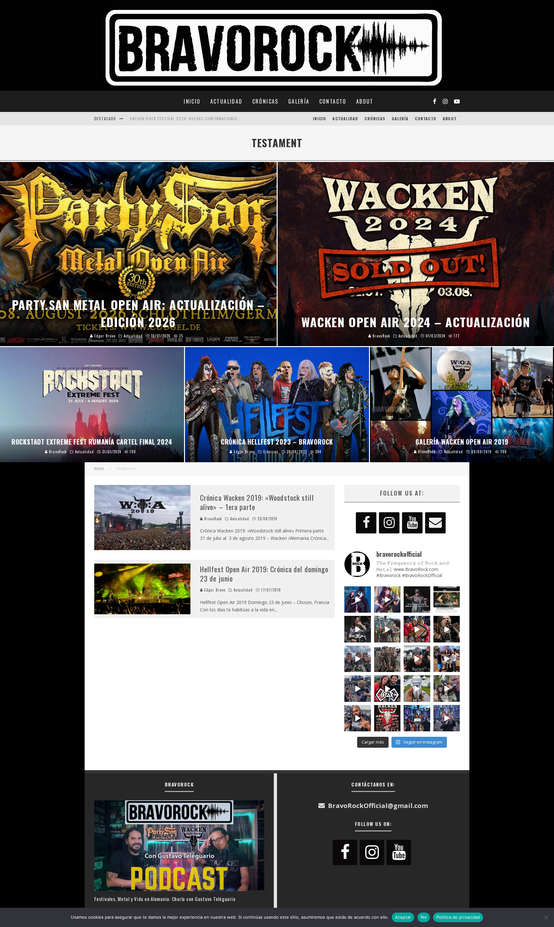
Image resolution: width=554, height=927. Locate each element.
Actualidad (226, 101)
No (424, 917)
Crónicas (265, 101)
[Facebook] (366, 522)
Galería (299, 101)
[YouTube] (412, 522)
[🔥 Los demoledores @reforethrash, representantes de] (387, 688)
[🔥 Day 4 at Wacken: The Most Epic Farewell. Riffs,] (387, 629)
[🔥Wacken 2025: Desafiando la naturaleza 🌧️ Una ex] (417, 659)
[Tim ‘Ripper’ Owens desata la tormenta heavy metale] (417, 599)
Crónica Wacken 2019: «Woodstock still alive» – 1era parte (257, 502)
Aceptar (403, 917)
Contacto (333, 101)
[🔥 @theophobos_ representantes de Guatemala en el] (446, 659)
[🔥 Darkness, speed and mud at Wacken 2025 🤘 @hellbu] (446, 629)
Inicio (192, 101)
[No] (546, 917)
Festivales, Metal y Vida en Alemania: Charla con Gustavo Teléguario (164, 898)
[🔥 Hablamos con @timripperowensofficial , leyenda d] (446, 599)
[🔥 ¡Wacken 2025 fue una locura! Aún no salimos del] (387, 718)
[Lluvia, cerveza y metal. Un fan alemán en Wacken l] (357, 688)
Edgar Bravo (214, 589)
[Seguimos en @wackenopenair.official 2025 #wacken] (417, 718)
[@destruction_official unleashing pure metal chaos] (357, 629)
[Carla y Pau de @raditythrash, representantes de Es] (446, 688)
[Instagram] (389, 522)
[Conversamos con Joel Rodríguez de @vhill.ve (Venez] (357, 718)
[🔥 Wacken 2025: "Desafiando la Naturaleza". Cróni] (387, 659)
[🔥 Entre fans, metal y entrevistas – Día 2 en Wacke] (357, 659)
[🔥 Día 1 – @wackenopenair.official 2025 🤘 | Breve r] (417, 688)
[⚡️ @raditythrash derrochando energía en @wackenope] (387, 599)
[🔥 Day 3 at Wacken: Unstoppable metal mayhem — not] (417, 629)
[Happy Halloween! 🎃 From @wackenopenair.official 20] (357, 599)
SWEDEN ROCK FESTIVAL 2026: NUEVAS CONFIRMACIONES (184, 116)
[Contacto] (435, 522)
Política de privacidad (458, 917)
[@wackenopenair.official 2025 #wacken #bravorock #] (446, 718)
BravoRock (212, 518)
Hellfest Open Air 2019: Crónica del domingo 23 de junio (264, 573)
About (365, 101)
